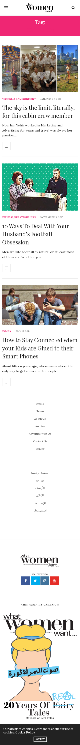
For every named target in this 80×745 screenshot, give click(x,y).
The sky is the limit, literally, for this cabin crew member (38, 111)
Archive (40, 426)
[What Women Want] (40, 7)
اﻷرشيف (40, 487)
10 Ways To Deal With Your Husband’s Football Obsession (35, 234)
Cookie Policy (25, 732)
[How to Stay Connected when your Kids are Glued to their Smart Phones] (40, 305)
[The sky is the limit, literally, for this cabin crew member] (40, 68)
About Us (40, 418)
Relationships (25, 217)
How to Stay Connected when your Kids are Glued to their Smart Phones (40, 348)
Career (40, 448)
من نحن (40, 480)
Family (6, 331)
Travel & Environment (19, 99)
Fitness (8, 217)
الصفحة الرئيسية (40, 472)
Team (40, 411)
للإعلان (40, 495)
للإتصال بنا (40, 503)
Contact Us (40, 441)
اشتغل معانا (40, 510)
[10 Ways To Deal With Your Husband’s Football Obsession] (40, 187)
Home (40, 403)
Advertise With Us (40, 433)
